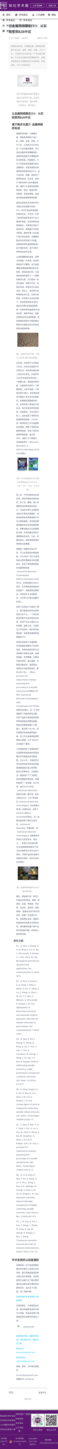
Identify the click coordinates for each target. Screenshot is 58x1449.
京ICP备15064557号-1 (4, 1441)
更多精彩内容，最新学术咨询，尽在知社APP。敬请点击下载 (27, 1340)
